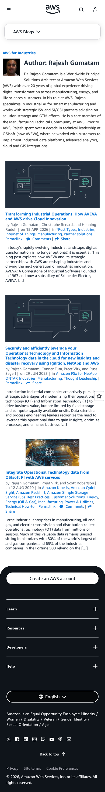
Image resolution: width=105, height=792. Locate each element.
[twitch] (43, 740)
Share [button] (65, 238)
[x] (8, 740)
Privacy (12, 768)
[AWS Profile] (95, 9)
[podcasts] (60, 740)
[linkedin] (26, 740)
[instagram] (34, 740)
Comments (41, 238)
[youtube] (52, 740)
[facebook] (17, 740)
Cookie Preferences (62, 768)
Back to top (49, 754)
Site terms (32, 768)
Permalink (13, 238)
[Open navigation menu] (8, 9)
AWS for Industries (19, 53)
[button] (27, 32)
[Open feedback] (99, 396)
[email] (69, 740)
